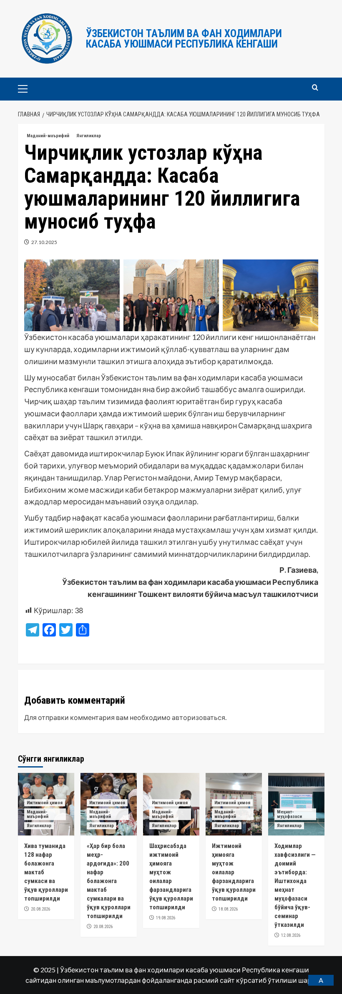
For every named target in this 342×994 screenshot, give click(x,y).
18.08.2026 (228, 909)
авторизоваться (198, 717)
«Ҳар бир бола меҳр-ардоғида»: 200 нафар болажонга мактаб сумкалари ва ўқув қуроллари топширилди (109, 881)
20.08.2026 (40, 909)
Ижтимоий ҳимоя (45, 802)
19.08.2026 (165, 918)
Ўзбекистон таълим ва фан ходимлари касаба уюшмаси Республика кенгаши (184, 39)
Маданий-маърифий (48, 135)
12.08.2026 (290, 935)
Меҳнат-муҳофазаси (289, 814)
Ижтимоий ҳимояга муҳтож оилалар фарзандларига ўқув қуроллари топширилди (234, 872)
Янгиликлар (88, 135)
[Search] (315, 88)
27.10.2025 (44, 242)
